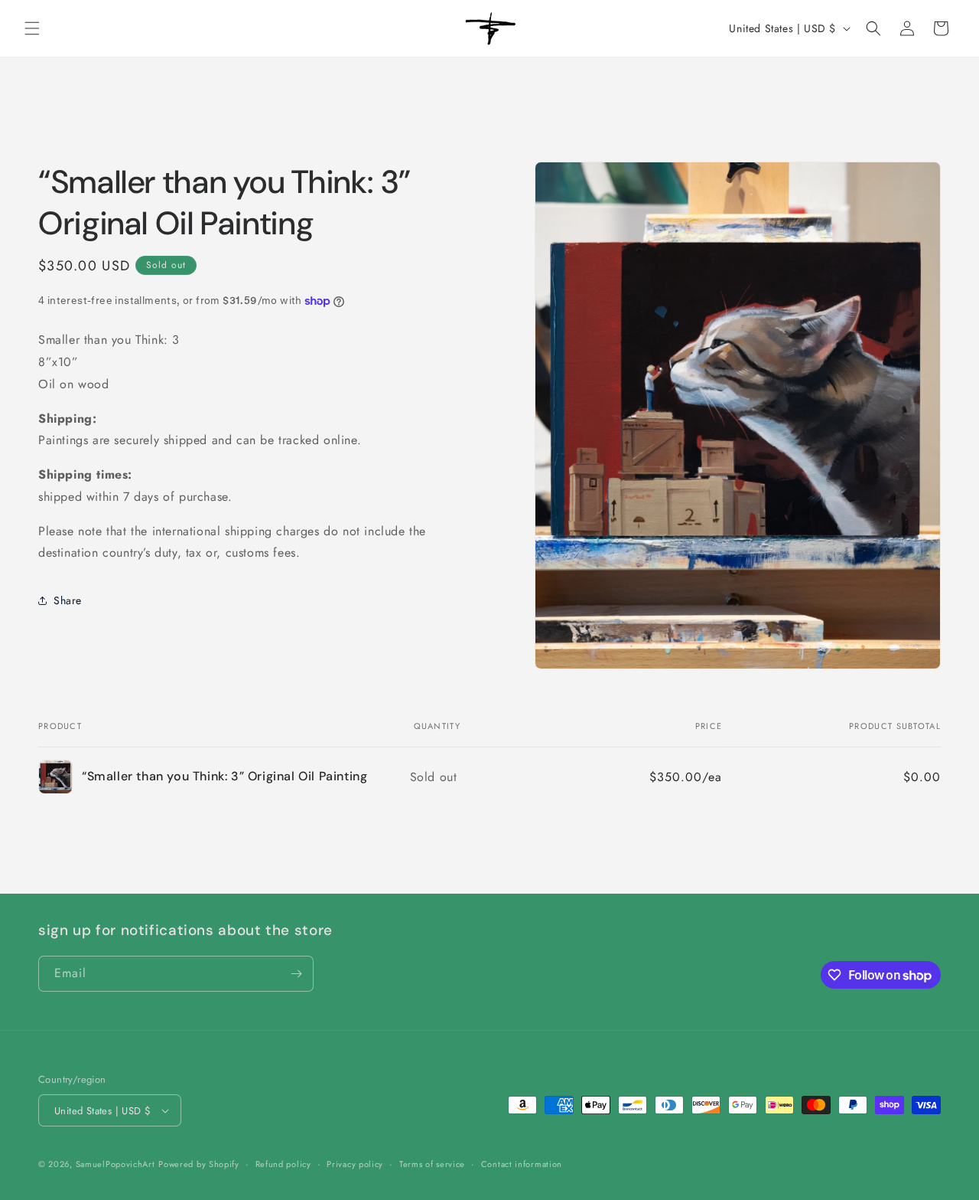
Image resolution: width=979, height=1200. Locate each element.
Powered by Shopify (198, 1164)
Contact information (521, 1164)
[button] (32, 28)
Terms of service (432, 1164)
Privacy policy (355, 1164)
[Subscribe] (296, 974)
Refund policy (283, 1164)
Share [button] (68, 600)
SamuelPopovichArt (115, 1164)
